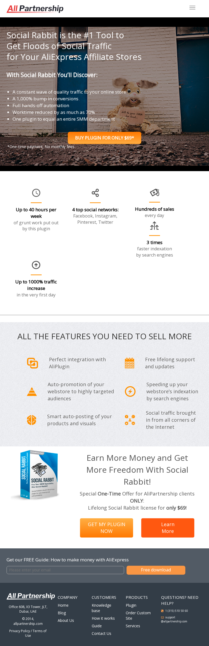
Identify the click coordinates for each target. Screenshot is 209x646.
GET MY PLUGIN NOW (106, 528)
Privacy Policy (19, 631)
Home (63, 605)
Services (133, 625)
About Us (66, 620)
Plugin (131, 605)
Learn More (167, 528)
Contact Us (101, 633)
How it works (103, 618)
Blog (62, 612)
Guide (97, 625)
